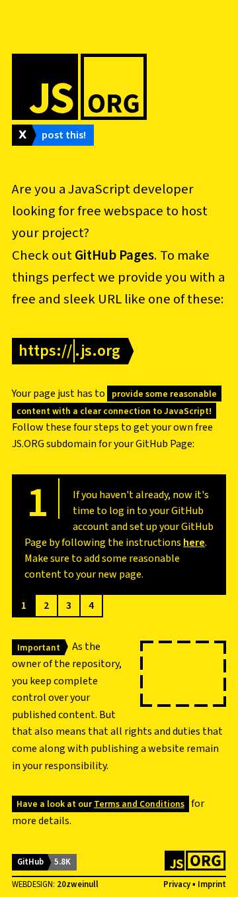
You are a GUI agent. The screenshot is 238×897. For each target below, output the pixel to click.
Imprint (212, 884)
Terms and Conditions (139, 804)
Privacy (176, 884)
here (194, 542)
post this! (64, 135)
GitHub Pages (114, 255)
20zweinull (78, 884)
